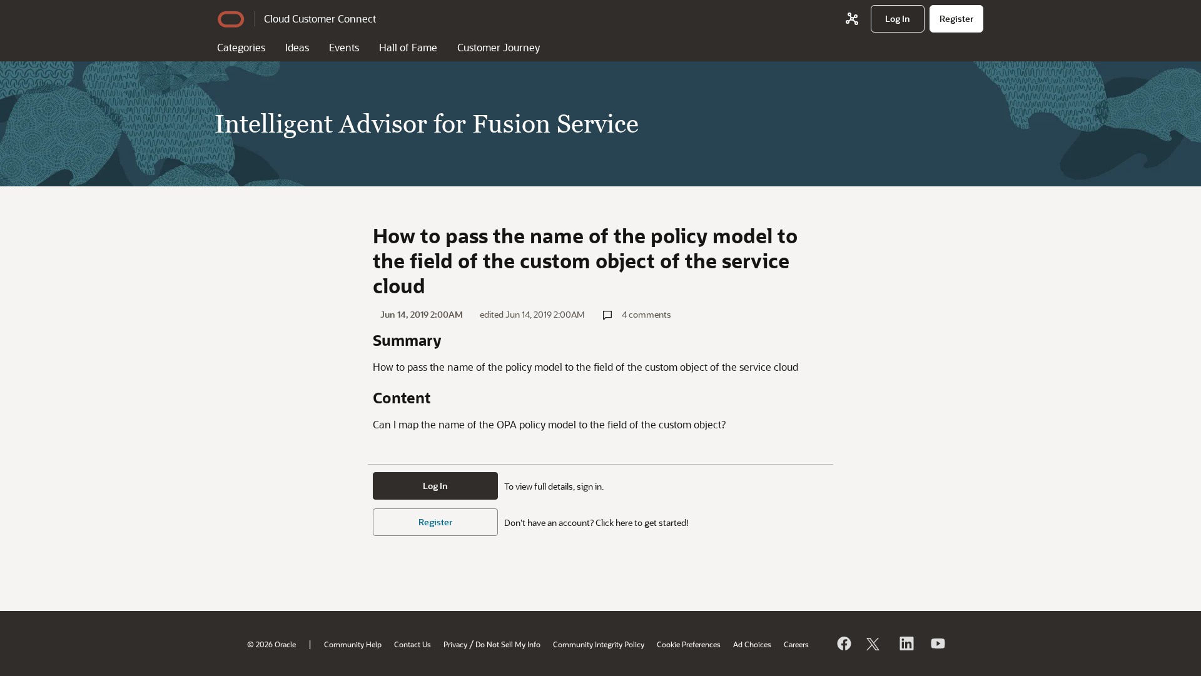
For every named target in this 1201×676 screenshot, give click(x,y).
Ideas (297, 47)
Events (344, 47)
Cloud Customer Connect (320, 18)
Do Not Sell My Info (507, 644)
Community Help (353, 644)
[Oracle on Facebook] (843, 643)
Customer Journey (498, 47)
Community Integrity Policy (598, 644)
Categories (241, 47)
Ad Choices (752, 644)
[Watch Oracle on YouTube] (937, 643)
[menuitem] (898, 19)
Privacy (455, 644)
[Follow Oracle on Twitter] (874, 643)
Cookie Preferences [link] (689, 644)
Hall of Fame (408, 47)
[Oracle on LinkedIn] (906, 643)
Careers (796, 644)
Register (435, 522)
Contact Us (412, 644)
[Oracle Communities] (851, 18)
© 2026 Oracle (271, 644)
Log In (435, 486)
